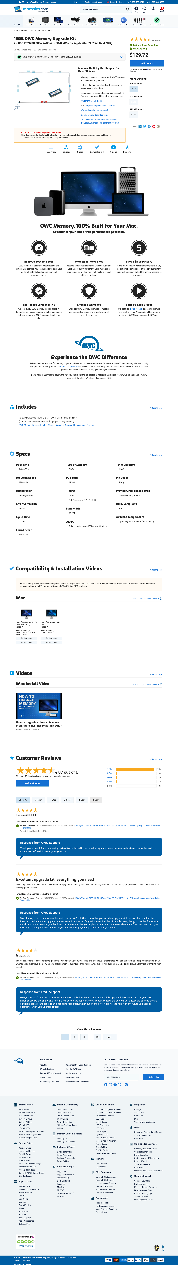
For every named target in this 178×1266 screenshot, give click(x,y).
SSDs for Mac (24, 1109)
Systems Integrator (142, 1164)
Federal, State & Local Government (148, 1171)
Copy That (61, 1171)
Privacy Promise (72, 1077)
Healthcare (138, 1168)
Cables (60, 1128)
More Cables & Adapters (106, 1153)
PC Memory (101, 1167)
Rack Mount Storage (27, 1167)
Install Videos (26, 642)
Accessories (102, 1198)
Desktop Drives (25, 1148)
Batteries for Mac (64, 1152)
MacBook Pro (24, 1186)
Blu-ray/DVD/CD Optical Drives (31, 1173)
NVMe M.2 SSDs (25, 1119)
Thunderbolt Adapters (105, 1116)
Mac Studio (23, 1199)
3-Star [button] (109, 777)
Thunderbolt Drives (27, 1151)
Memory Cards (63, 1138)
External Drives (26, 1143)
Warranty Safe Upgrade (91, 101)
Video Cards (139, 1113)
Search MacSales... (90, 9)
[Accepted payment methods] (134, 1260)
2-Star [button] (109, 781)
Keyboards (138, 1116)
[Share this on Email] (159, 126)
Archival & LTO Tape (27, 1170)
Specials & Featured (142, 1135)
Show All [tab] (23, 800)
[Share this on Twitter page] (145, 126)
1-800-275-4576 (137, 2)
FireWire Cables (102, 1150)
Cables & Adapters (105, 1104)
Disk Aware (62, 1178)
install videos (136, 309)
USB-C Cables (101, 1122)
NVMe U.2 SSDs (25, 1122)
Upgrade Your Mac (142, 1181)
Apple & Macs (25, 1181)
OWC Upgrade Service (143, 1200)
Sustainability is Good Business (78, 1065)
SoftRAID (61, 1197)
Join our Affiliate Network (50, 1073)
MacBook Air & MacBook (29, 1189)
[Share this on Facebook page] (150, 126)
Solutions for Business (145, 1144)
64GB (133, 114)
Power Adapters (64, 1155)
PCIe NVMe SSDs (26, 1116)
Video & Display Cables (105, 1138)
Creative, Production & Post (145, 1149)
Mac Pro (22, 1196)
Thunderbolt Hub (64, 1113)
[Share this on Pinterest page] (154, 126)
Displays (137, 1109)
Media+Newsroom (73, 1073)
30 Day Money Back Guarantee (95, 115)
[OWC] (31, 9)
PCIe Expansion (103, 1172)
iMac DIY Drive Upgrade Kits (30, 1135)
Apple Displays (25, 1218)
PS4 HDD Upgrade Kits (28, 1138)
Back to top (156, 408)
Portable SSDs (25, 1157)
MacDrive (61, 1187)
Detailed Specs (26, 638)
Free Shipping (140, 48)
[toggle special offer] (121, 57)
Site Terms (73, 1258)
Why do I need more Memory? (94, 110)
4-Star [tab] (53, 800)
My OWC (60, 1190)
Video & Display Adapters (67, 1125)
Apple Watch (24, 1211)
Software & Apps (65, 1166)
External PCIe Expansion (106, 1177)
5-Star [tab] (38, 800)
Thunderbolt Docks (65, 1109)
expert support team (69, 366)
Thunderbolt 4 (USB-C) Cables (108, 1113)
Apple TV (22, 1215)
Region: (116, 2)
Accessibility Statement (49, 1082)
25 (97, 1037)
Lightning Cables (102, 1135)
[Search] (128, 10)
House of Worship (141, 1161)
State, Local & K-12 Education (146, 1158)
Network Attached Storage (30, 1164)
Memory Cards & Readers (69, 1134)
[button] (70, 57)
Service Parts (101, 1212)
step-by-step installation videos (100, 105)
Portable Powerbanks (66, 1158)
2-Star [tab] (82, 800)
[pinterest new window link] (126, 1084)
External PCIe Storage (105, 1180)
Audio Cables (101, 1147)
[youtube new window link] (115, 1084)
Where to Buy (45, 1077)
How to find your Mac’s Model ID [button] (146, 599)
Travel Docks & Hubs (65, 1116)
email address (113, 1077)
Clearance (138, 1138)
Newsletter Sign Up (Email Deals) (148, 1132)
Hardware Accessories (105, 1206)
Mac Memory (101, 1164)
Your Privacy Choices (22, 1265)
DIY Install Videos (47, 1069)
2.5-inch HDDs (24, 1128)
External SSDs (24, 1160)
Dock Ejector (62, 1181)
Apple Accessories (26, 1221)
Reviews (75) (156, 40)
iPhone (21, 1208)
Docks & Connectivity (67, 1104)
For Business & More (93, 2)
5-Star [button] (109, 769)
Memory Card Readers (66, 1142)
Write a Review (32, 783)
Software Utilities (64, 1193)
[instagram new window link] (110, 1084)
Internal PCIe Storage (104, 1186)
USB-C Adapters (102, 1125)
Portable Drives (25, 1154)
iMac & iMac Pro (25, 1193)
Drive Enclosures (25, 1176)
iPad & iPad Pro (25, 1205)
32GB (133, 101)
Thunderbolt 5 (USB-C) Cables (108, 1109)
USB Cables (100, 1128)
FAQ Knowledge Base (143, 1190)
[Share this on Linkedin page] (141, 126)
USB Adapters (102, 1131)
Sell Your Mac (24, 1224)
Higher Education (141, 1155)
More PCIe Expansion (104, 1193)
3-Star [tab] (67, 800)
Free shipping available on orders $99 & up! (32, 2)
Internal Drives (26, 1104)
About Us (43, 1065)
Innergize (61, 1184)
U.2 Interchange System (106, 1183)
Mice (136, 1119)
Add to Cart (147, 63)
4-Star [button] (109, 773)
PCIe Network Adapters (105, 1189)
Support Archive (141, 1197)
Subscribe (153, 1077)
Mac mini (22, 1202)
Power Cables (63, 1161)
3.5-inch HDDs (24, 1125)
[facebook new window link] (105, 1084)
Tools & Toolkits (102, 1203)
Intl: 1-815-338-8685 (155, 2)
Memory (100, 1159)
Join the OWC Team (74, 1069)
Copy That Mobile (64, 1175)
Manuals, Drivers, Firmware (145, 1187)
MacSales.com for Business (77, 1082)
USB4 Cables (101, 1119)
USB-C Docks (62, 1119)
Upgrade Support (142, 1176)
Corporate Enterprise (143, 1152)
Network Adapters (64, 1122)
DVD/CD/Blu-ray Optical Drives (31, 1131)
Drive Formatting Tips (143, 1193)
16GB (133, 88)
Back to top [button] (156, 759)
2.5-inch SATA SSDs (27, 1113)
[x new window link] (120, 1084)
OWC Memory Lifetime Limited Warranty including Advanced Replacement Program (56, 425)
